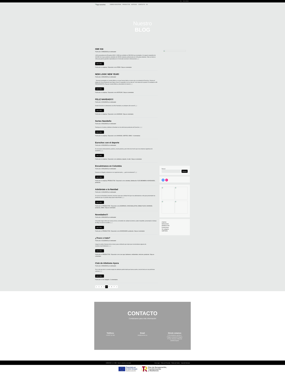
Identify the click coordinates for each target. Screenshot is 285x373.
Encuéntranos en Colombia (108, 166)
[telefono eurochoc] (99, 1)
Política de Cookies (175, 363)
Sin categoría (105, 279)
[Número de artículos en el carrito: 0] (181, 1)
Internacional (165, 223)
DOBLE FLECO (142, 206)
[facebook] (95, 1)
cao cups (122, 254)
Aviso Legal (157, 363)
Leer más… (100, 63)
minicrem (141, 254)
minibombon (135, 254)
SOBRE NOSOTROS (115, 4)
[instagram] (97, 1)
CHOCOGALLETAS (132, 206)
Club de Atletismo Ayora (107, 263)
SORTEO (125, 135)
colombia (127, 180)
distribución (134, 180)
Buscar (163, 168)
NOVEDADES (151, 180)
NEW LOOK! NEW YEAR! (107, 74)
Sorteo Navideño (103, 121)
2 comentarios (114, 279)
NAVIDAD (119, 114)
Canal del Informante (185, 363)
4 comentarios (136, 135)
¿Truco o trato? (102, 238)
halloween (128, 254)
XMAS (130, 135)
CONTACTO (141, 4)
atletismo (119, 159)
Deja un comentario (126, 67)
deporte (124, 159)
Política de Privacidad (165, 363)
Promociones (165, 227)
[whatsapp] (101, 1)
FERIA (119, 67)
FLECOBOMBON (142, 180)
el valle (129, 159)
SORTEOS (165, 231)
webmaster (113, 51)
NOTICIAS (134, 4)
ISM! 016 (99, 49)
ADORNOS (123, 206)
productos (97, 182)
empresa (104, 67)
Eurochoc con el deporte (107, 142)
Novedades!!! (101, 214)
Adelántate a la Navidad (106, 189)
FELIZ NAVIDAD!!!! (104, 99)
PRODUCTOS (126, 4)
